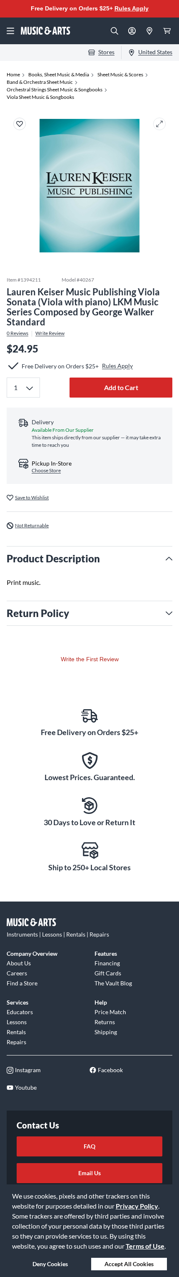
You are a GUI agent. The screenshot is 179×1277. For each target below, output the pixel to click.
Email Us (89, 1172)
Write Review (50, 333)
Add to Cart (121, 387)
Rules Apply (131, 8)
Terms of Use (145, 1246)
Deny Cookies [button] (50, 1263)
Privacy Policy (137, 1206)
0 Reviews (17, 333)
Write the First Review (90, 659)
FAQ (89, 1146)
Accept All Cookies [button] (129, 1263)
